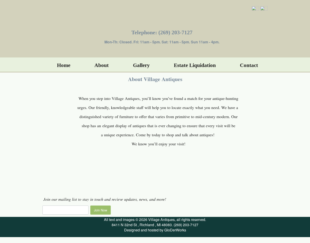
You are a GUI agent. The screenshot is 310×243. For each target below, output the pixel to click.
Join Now (100, 210)
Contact (249, 65)
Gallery (141, 65)
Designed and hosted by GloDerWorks (155, 230)
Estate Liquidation (195, 65)
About (101, 65)
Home (63, 65)
